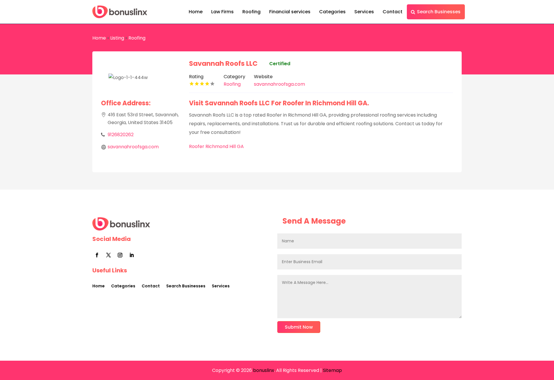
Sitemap (332, 370)
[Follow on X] (108, 255)
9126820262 (121, 134)
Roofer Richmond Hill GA (216, 146)
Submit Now (299, 327)
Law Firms (222, 11)
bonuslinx (263, 370)
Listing (117, 38)
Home (196, 11)
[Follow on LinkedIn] (131, 255)
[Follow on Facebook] (97, 255)
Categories (332, 11)
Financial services (289, 11)
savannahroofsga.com (133, 146)
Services (364, 11)
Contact (393, 11)
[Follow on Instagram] (120, 255)
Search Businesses (439, 11)
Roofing (251, 11)
